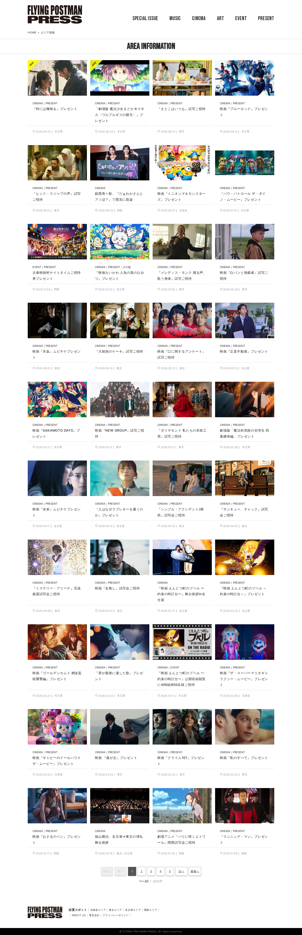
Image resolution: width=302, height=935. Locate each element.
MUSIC (175, 18)
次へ (181, 871)
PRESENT (266, 18)
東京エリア (115, 909)
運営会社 (94, 915)
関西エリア (150, 909)
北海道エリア (98, 909)
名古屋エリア (133, 909)
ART (220, 18)
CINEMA (199, 18)
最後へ (195, 871)
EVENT (241, 18)
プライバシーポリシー (116, 915)
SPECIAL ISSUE (145, 18)
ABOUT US (79, 915)
